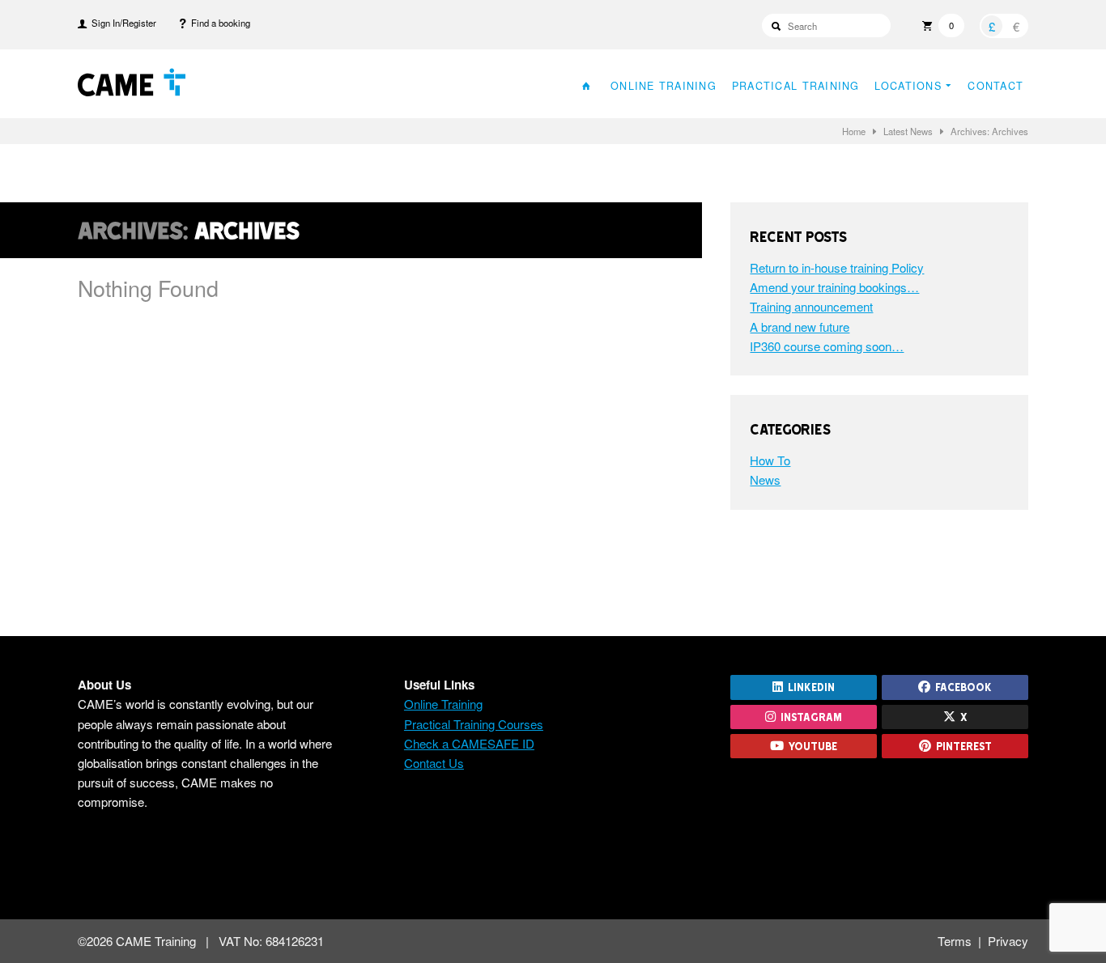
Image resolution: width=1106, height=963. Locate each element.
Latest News (908, 131)
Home (854, 131)
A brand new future (799, 326)
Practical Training (796, 85)
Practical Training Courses (473, 723)
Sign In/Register (121, 22)
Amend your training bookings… (834, 286)
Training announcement (811, 306)
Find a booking (218, 22)
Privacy (1008, 940)
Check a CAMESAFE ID (469, 743)
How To (770, 460)
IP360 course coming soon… (827, 345)
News (765, 479)
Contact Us (434, 762)
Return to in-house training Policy (837, 267)
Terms (955, 940)
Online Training (663, 85)
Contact (995, 85)
